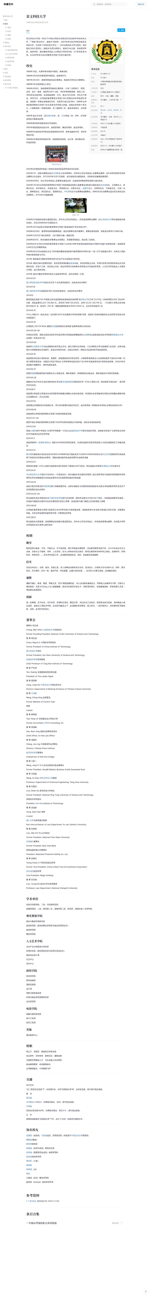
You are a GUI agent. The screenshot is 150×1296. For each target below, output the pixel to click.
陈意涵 (102, 110)
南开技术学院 (32, 752)
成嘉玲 (85, 188)
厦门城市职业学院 (33, 291)
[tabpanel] (75, 610)
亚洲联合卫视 (107, 466)
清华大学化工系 (46, 778)
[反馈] (146, 1292)
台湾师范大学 (37, 346)
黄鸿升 (29, 1161)
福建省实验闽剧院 (66, 382)
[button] (75, 1222)
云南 (85, 334)
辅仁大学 (30, 820)
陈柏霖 (116, 110)
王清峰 (56, 173)
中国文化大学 (46, 685)
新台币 (85, 299)
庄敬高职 (47, 486)
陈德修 (29, 1148)
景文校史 (33, 1201)
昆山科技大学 (32, 651)
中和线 (29, 1106)
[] (53, 548)
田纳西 (33, 373)
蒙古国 (29, 454)
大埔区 (33, 430)
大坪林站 (30, 1102)
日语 (63, 115)
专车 (64, 1110)
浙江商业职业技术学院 (35, 282)
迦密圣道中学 (77, 430)
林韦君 (29, 1144)
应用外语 (50, 115)
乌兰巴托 (106, 454)
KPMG (47, 723)
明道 (28, 1173)
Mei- (38, 803)
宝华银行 (30, 841)
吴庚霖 (29, 1135)
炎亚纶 (109, 110)
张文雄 (103, 185)
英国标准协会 (44, 442)
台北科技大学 (106, 219)
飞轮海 (44, 1135)
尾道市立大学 (35, 474)
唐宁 (96, 498)
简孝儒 (29, 1169)
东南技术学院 (32, 659)
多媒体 (73, 263)
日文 (41, 266)
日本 (28, 474)
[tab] (28, 30)
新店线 (29, 1098)
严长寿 (67, 191)
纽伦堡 (53, 326)
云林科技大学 (48, 630)
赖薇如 (29, 1139)
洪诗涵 (29, 1152)
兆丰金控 (30, 871)
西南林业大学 (117, 334)
